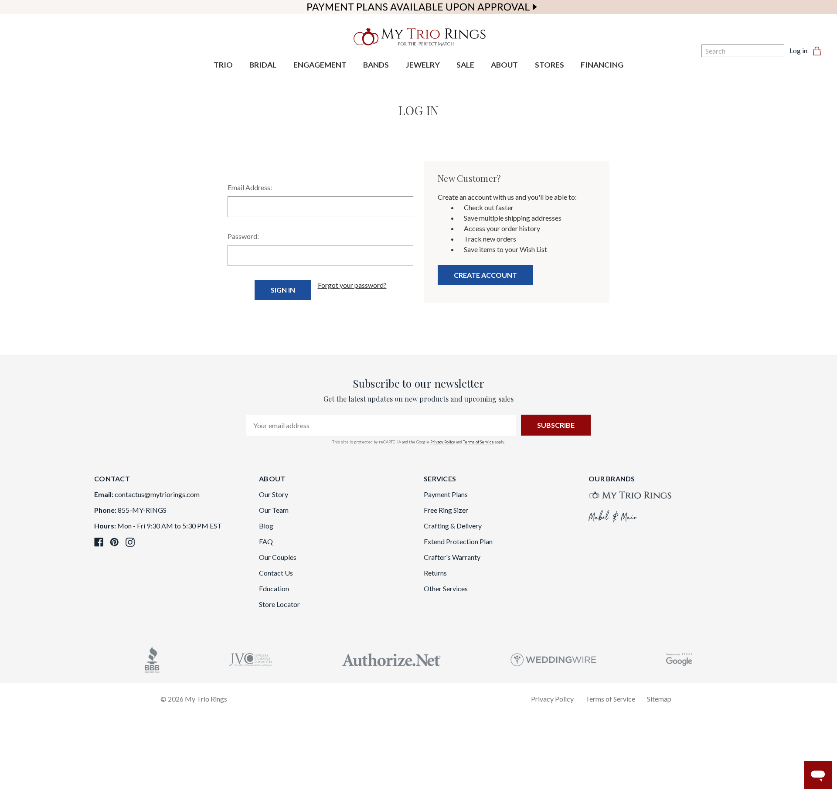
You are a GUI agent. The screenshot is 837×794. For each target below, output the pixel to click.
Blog (266, 525)
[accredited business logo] (152, 658)
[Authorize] (391, 658)
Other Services (446, 588)
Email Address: (250, 187)
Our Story (273, 494)
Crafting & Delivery (453, 525)
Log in (798, 50)
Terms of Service (478, 442)
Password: (243, 236)
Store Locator (279, 604)
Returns (435, 573)
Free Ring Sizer (446, 510)
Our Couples (277, 557)
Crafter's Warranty (452, 557)
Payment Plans (446, 494)
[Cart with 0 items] (820, 50)
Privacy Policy (442, 442)
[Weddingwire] (553, 658)
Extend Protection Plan (458, 541)
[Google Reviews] (679, 658)
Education (274, 588)
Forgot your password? (352, 285)
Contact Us (276, 573)
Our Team (274, 510)
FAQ (266, 541)
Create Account (485, 275)
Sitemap (659, 699)
